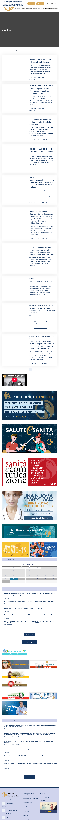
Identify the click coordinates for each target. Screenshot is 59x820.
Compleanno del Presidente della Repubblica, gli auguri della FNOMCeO (23, 749)
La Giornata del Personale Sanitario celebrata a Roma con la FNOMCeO (23, 608)
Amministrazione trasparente (30, 798)
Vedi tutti (29, 634)
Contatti (25, 807)
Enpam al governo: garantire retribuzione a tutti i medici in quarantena (40, 122)
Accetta (31, 3)
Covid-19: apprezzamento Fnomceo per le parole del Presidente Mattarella (39, 91)
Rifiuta (40, 3)
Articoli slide (33, 56)
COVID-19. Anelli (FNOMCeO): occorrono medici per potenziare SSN (42, 151)
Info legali (25, 815)
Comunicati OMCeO (34, 336)
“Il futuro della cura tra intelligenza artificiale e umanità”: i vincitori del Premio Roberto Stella (29, 601)
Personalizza (50, 3)
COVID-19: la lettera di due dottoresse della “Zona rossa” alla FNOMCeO (42, 310)
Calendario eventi (28, 642)
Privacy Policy (26, 811)
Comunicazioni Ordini (28, 802)
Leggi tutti (29, 777)
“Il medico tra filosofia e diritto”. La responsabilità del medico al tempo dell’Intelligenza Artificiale (30, 614)
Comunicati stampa (43, 56)
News (36, 177)
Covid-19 (51, 56)
